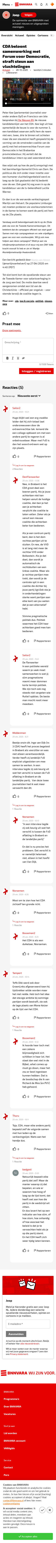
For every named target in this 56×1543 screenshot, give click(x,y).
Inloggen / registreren (36, 371)
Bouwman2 (28, 932)
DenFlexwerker (31, 476)
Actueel (19, 35)
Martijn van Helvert (40, 260)
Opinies (30, 35)
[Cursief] (12, 358)
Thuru (15, 1115)
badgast (27, 1169)
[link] (17, 300)
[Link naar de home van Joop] (6, 15)
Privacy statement (19, 1354)
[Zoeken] (36, 4)
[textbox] (28, 346)
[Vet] (7, 358)
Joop (15, 15)
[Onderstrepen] (18, 358)
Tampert (17, 972)
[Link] (23, 358)
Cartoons (43, 35)
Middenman (19, 732)
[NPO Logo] (52, 4)
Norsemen (28, 816)
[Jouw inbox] (41, 4)
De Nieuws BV (26, 119)
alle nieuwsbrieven (29, 1343)
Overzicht (7, 35)
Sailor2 (16, 407)
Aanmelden (16, 1334)
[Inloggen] (46, 4)
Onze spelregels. (11, 330)
